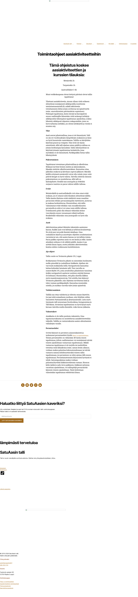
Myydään (111, 43)
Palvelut (79, 43)
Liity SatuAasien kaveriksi (12, 420)
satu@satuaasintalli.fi (6, 563)
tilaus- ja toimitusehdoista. (81, 335)
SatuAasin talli (67, 43)
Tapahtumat (100, 43)
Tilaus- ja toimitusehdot (7, 581)
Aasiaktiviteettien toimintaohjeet (9, 584)
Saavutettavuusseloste (6, 588)
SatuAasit (89, 43)
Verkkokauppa (123, 43)
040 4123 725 (4, 565)
